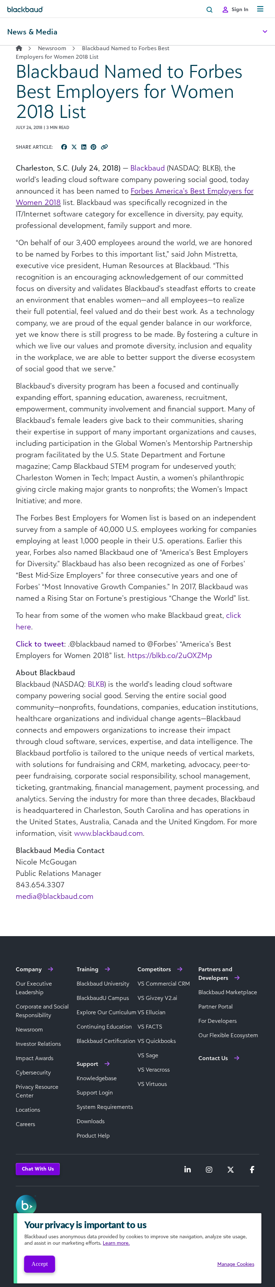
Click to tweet (40, 643)
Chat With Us (38, 1169)
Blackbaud (147, 167)
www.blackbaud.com (108, 833)
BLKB (96, 683)
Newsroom (52, 48)
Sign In (240, 9)
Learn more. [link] (116, 1243)
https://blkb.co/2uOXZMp (169, 655)
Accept (40, 1264)
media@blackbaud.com (54, 896)
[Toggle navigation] (260, 9)
